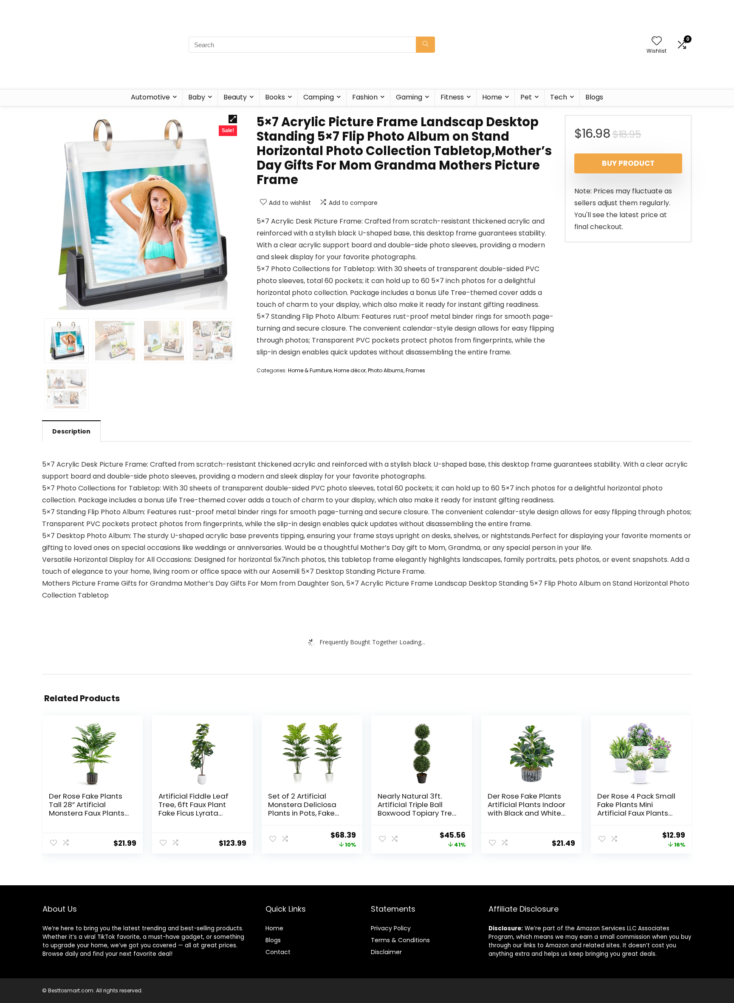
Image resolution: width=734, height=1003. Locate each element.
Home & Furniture (310, 370)
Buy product (628, 163)
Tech (558, 97)
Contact (278, 952)
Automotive (150, 97)
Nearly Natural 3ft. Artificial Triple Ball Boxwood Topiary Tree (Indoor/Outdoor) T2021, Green (417, 813)
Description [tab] (71, 431)
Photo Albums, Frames (396, 370)
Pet (526, 97)
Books (275, 97)
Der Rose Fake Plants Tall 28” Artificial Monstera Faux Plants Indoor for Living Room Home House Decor (88, 813)
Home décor (350, 370)
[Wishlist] (657, 41)
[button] (233, 119)
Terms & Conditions (400, 940)
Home (492, 97)
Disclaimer (386, 952)
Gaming (409, 97)
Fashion (365, 97)
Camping (318, 97)
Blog (271, 940)
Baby (196, 97)
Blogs (594, 97)
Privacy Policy (391, 928)
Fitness (452, 97)
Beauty (235, 97)
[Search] (425, 45)
